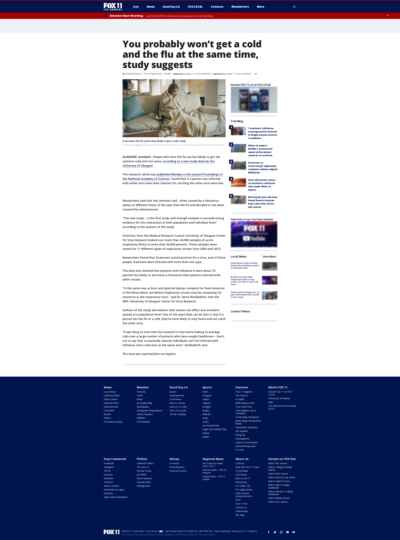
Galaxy (205, 432)
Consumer (109, 410)
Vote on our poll (178, 410)
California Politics (145, 463)
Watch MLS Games (278, 501)
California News (112, 395)
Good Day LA (179, 387)
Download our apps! (114, 489)
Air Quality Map (144, 402)
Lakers (205, 399)
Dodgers (206, 406)
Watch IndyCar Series (279, 481)
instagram (281, 532)
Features (241, 387)
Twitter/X (108, 482)
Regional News (212, 459)
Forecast (141, 391)
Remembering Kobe (245, 446)
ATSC (238, 499)
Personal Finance (178, 470)
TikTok (107, 470)
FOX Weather (143, 421)
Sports (207, 387)
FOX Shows (241, 474)
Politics (107, 417)
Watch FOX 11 (278, 387)
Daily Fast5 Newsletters (116, 497)
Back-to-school (177, 402)
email (293, 532)
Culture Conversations (246, 442)
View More (269, 256)
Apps (270, 402)
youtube (287, 532)
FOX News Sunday (113, 421)
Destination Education (246, 427)
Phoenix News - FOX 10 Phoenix (214, 471)
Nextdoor (108, 478)
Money (174, 459)
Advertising (241, 482)
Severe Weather (145, 414)
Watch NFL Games (277, 463)
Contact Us (241, 507)
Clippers (206, 402)
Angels (205, 410)
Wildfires (141, 417)
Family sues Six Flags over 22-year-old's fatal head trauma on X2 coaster (245, 294)
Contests (240, 463)
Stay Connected (115, 459)
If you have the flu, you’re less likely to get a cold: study (154, 140)
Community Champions (247, 417)
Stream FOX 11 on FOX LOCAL (280, 393)
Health (167, 73)
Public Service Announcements (243, 495)
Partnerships (241, 511)
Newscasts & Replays (279, 398)
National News (111, 402)
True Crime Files (243, 406)
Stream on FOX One (282, 459)
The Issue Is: (241, 395)
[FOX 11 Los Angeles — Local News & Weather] (114, 6)
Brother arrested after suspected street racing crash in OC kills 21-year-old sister (244, 280)
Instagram (109, 467)
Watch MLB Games (278, 473)
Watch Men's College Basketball (279, 486)
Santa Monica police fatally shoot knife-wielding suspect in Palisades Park (245, 265)
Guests (173, 391)
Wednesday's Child (244, 402)
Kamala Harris (144, 482)
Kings (205, 417)
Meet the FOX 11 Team (247, 467)
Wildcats (206, 414)
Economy (174, 463)
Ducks (205, 421)
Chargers (207, 395)
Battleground (143, 485)
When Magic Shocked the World (248, 422)
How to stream (111, 485)
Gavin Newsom (144, 478)
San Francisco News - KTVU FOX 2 (213, 465)
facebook (268, 532)
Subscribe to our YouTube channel (252, 219)
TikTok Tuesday (178, 414)
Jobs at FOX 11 (242, 478)
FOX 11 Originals (243, 391)
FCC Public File (242, 485)
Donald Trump (144, 470)
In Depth (239, 399)
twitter (275, 532)
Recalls (107, 414)
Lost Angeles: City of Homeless (245, 412)
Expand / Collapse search (294, 6)
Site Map (239, 514)
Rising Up (240, 434)
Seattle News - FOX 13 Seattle (213, 478)
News (108, 387)
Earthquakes (143, 406)
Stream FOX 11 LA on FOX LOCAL (251, 84)
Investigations (242, 438)
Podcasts (108, 493)
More (260, 6)
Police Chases (111, 399)
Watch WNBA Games (279, 498)
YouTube (108, 474)
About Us (241, 459)
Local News (239, 256)
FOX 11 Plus (241, 503)
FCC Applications (243, 489)
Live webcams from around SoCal (282, 407)
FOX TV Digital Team (153, 73)
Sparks (205, 436)
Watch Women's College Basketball (280, 493)
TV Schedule (241, 470)
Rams (205, 391)
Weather (143, 387)
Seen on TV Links (178, 406)
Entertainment (111, 406)
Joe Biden (141, 474)
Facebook (109, 463)
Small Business (177, 467)
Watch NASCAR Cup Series (281, 477)
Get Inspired (241, 431)
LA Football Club (210, 425)
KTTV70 (239, 449)
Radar (140, 399)
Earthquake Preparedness (150, 410)
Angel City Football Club (214, 429)
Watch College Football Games (280, 468)
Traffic (140, 395)
